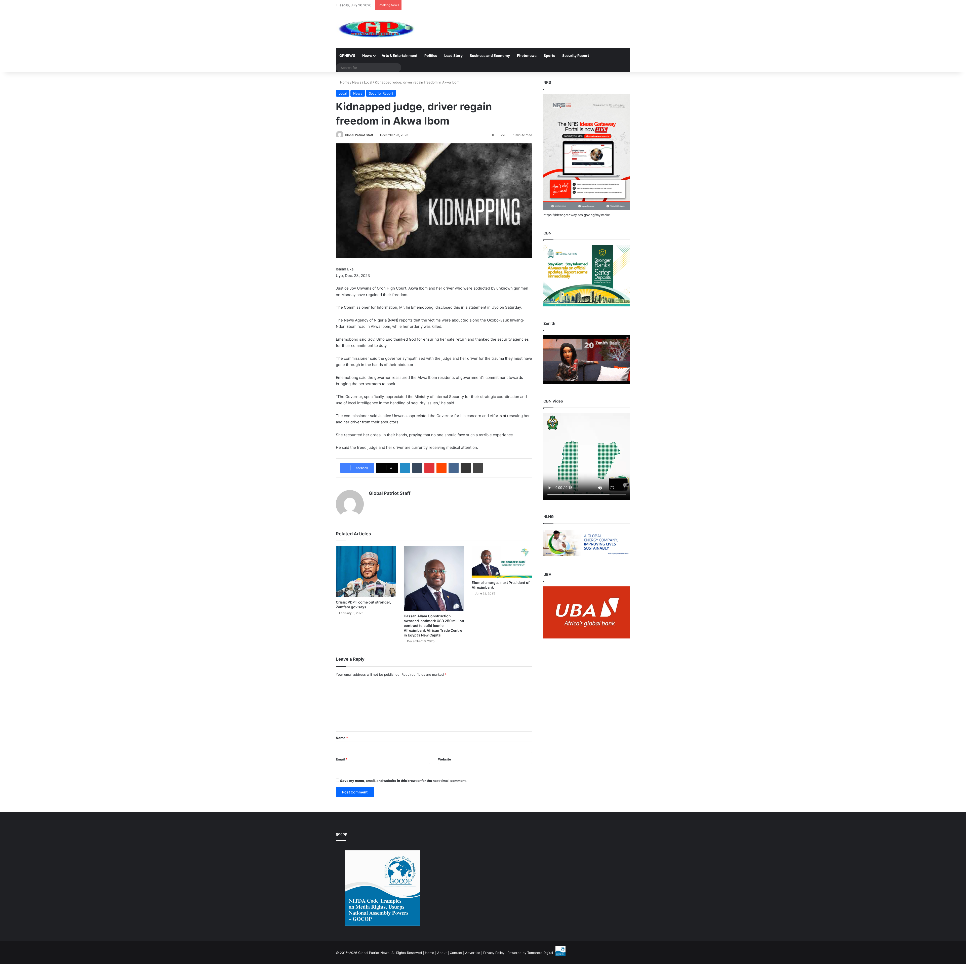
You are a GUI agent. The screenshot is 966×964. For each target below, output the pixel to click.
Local (368, 82)
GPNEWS (347, 55)
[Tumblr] (417, 468)
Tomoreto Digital (540, 953)
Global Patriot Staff (359, 135)
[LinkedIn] (405, 468)
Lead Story (453, 55)
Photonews (527, 55)
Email (341, 759)
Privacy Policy (493, 953)
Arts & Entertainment (399, 55)
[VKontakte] (454, 468)
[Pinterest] (429, 468)
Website (444, 759)
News (367, 55)
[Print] (478, 468)
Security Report (575, 55)
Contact (456, 953)
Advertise (472, 953)
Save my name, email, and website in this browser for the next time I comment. (403, 781)
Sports (549, 55)
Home (344, 82)
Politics (430, 55)
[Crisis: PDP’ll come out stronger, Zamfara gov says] (366, 571)
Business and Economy (490, 55)
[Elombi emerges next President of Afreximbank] (502, 562)
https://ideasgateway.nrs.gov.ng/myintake (576, 215)
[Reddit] (441, 468)
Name (342, 738)
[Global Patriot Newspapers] (375, 29)
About (442, 953)
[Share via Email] (466, 468)
